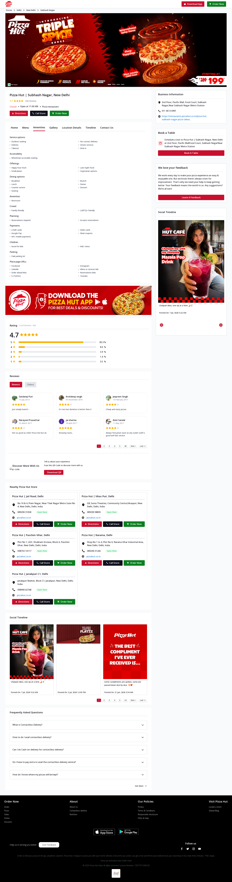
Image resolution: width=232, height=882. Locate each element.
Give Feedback (49, 844)
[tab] (14, 127)
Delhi (19, 10)
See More (139, 786)
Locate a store (215, 807)
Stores (9, 10)
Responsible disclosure (148, 814)
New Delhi (31, 10)
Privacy (141, 807)
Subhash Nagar (47, 10)
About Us (74, 807)
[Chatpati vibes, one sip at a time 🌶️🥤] (32, 651)
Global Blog (214, 810)
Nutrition (73, 814)
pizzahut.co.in (24, 517)
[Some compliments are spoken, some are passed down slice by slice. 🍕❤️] (125, 651)
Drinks (7, 818)
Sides (6, 814)
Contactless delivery (78, 810)
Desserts (8, 822)
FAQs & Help (143, 818)
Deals (6, 807)
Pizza (6, 810)
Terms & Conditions (146, 810)
